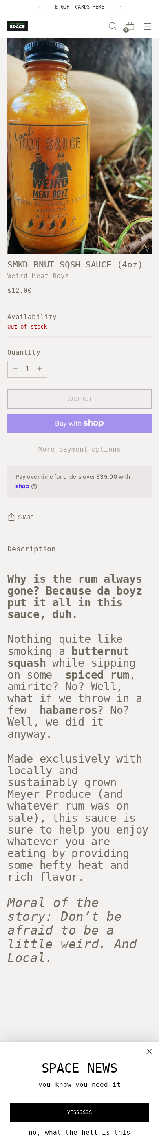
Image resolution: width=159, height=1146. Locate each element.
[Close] (149, 1051)
